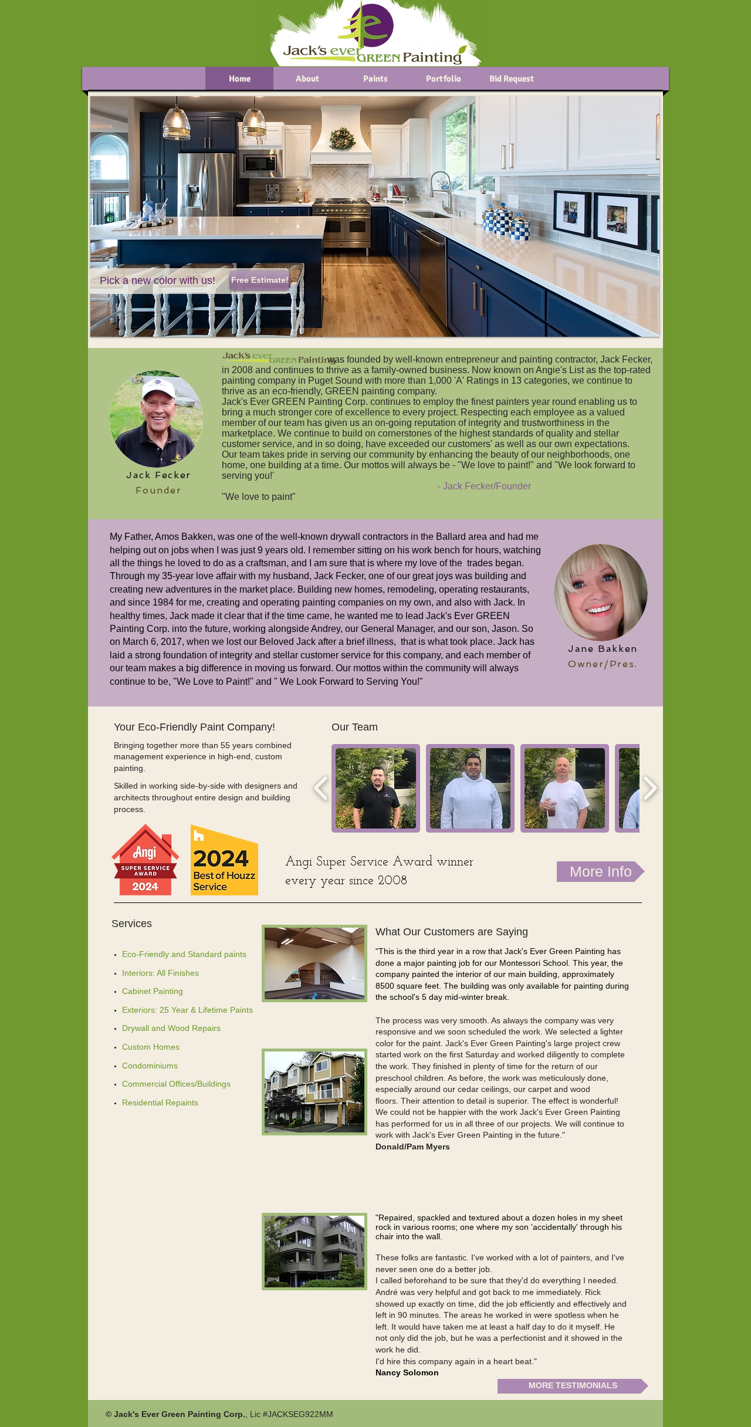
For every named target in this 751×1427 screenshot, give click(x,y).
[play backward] (321, 788)
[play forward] (650, 788)
